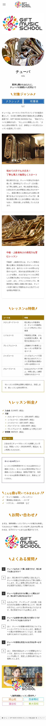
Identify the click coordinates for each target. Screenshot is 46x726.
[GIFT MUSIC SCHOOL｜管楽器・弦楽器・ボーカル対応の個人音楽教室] (23, 4)
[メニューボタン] (4, 4)
